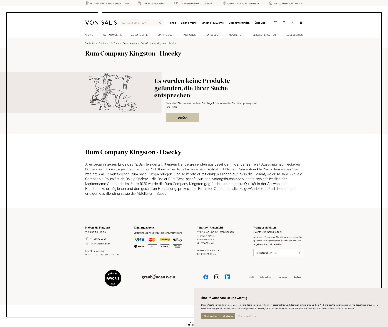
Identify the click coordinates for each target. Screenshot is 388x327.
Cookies (297, 276)
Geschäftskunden (239, 22)
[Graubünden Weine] (158, 280)
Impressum (282, 276)
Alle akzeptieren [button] (210, 316)
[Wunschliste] (275, 23)
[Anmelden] (292, 23)
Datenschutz (265, 276)
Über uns (259, 22)
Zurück (182, 117)
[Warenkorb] (284, 23)
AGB (251, 276)
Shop (173, 22)
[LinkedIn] (227, 278)
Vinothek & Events (212, 22)
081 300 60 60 (297, 3)
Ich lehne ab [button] (228, 316)
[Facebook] (205, 278)
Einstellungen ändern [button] (247, 316)
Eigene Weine (189, 22)
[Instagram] (216, 278)
